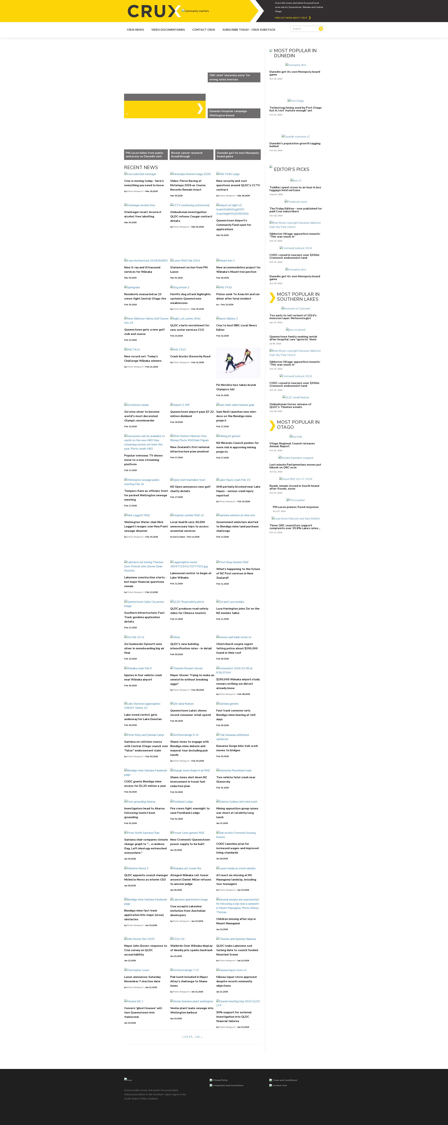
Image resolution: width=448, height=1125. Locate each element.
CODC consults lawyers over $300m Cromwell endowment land (294, 256)
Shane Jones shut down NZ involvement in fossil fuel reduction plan (188, 781)
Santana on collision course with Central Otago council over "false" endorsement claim (146, 746)
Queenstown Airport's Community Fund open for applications (233, 225)
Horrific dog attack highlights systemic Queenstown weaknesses (190, 298)
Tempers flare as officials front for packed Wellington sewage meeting (146, 495)
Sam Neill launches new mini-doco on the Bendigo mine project (236, 416)
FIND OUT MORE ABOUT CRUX (291, 17)
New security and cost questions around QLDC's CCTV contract (238, 185)
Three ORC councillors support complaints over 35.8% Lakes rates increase (294, 527)
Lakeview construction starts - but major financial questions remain (145, 582)
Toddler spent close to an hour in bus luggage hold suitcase (295, 189)
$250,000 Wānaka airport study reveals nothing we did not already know (238, 683)
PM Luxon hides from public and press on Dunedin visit (144, 154)
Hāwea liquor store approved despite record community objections (236, 981)
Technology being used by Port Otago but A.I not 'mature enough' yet (296, 109)
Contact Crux (203, 30)
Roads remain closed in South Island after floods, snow (294, 487)
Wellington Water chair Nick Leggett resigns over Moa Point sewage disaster (146, 526)
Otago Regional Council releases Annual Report (292, 445)
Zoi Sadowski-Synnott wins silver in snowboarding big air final (144, 648)
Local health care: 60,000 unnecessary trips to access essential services (189, 526)
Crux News (135, 30)
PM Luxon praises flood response (296, 507)
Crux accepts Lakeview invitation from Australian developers (188, 910)
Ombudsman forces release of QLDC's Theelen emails (290, 405)
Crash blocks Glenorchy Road (190, 356)
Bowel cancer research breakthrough (186, 154)
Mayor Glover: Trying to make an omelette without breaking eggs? (192, 679)
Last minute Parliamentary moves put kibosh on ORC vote (295, 466)
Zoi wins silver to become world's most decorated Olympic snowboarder (142, 416)
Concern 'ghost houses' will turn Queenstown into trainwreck (143, 1012)
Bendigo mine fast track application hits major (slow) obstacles (144, 915)
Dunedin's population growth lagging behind (295, 145)
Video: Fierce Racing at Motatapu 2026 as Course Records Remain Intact (188, 185)
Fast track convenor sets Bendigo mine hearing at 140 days (235, 715)
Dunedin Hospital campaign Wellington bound (228, 113)
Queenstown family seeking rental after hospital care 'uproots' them (293, 338)
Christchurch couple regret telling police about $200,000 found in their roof (237, 648)
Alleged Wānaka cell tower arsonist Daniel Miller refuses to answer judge (190, 879)
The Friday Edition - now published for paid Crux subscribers (296, 210)
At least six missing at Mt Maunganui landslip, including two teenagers (236, 879)
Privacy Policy (220, 1080)
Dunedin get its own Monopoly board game (238, 154)
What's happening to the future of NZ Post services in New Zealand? (238, 573)
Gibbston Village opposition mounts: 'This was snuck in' (295, 235)
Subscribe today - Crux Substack (248, 30)
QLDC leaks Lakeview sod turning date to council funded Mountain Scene (237, 950)
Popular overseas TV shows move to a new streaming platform (143, 460)
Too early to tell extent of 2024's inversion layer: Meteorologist (293, 317)
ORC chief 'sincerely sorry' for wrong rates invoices (229, 77)
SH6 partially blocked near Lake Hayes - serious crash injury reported (238, 491)
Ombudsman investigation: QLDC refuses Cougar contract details (191, 216)
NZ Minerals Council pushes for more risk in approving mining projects (237, 447)
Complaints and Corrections (228, 1085)
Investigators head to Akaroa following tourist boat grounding (144, 813)
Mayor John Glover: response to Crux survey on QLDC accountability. (145, 950)
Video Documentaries (168, 30)
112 (197, 1036)
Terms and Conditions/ (285, 1080)
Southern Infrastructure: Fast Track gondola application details (144, 617)
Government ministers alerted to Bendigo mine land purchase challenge (237, 526)
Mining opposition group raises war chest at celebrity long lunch (237, 813)
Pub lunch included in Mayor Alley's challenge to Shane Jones (189, 981)
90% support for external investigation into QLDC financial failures (234, 1016)
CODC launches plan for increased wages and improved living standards (237, 848)
